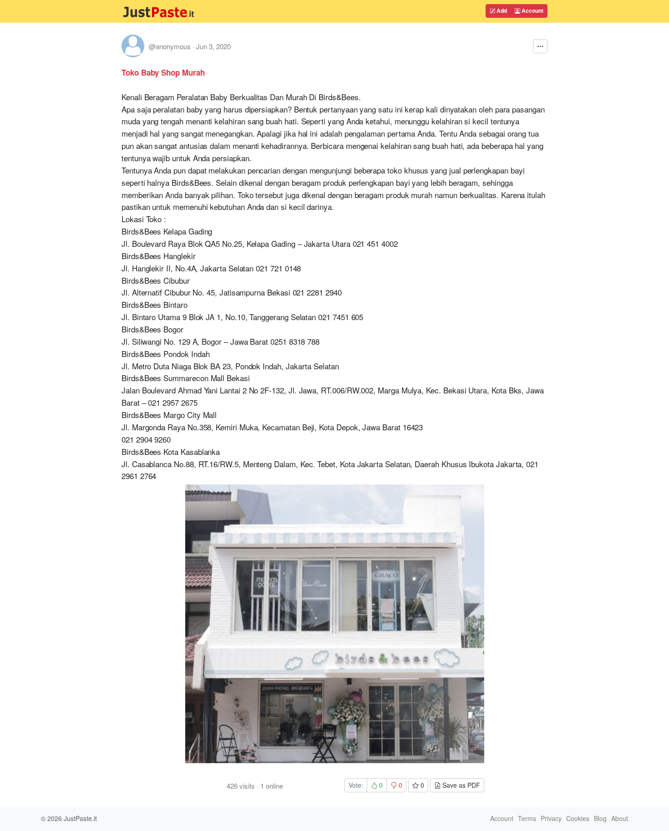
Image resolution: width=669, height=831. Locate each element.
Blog (600, 818)
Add (501, 10)
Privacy (551, 818)
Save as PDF (460, 785)
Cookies (577, 818)
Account (531, 10)
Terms (527, 818)
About (619, 818)
